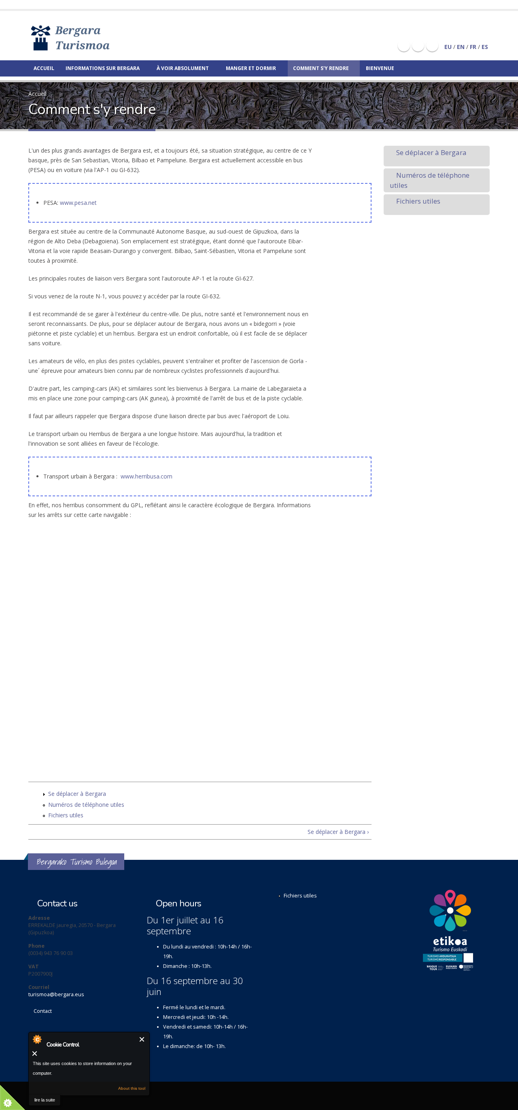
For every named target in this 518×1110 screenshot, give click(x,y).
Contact (43, 1011)
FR (473, 47)
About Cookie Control (37, 1039)
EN (461, 47)
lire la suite (44, 1099)
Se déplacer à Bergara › (338, 832)
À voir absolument (183, 68)
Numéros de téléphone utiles (86, 804)
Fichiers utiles (65, 815)
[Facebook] (404, 45)
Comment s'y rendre (321, 68)
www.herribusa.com (146, 476)
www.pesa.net (78, 202)
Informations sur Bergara (103, 68)
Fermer (142, 1039)
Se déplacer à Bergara (77, 793)
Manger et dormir (251, 68)
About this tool (131, 1088)
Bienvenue (380, 68)
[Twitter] (418, 45)
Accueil (44, 68)
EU (448, 47)
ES (485, 47)
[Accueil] (82, 37)
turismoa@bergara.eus (56, 994)
